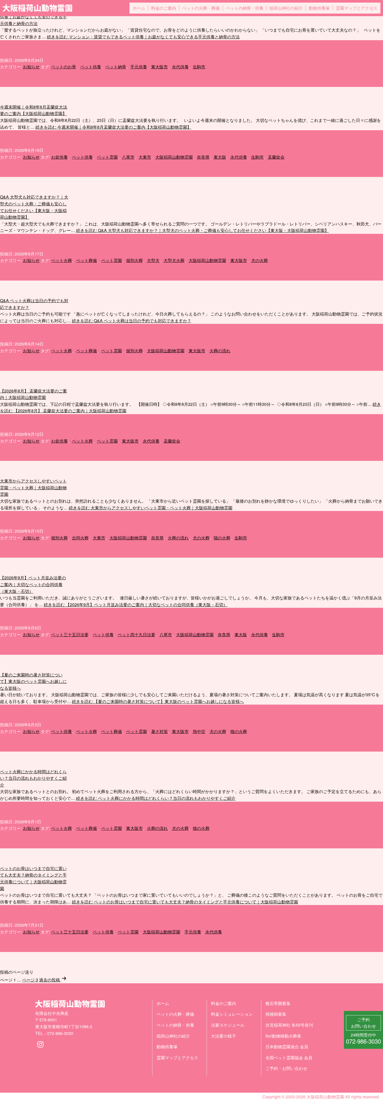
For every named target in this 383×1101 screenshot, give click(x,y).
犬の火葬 (259, 260)
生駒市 (199, 67)
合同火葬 (80, 538)
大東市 (145, 157)
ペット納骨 (115, 67)
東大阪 (220, 157)
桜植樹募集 (275, 1014)
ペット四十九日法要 (136, 635)
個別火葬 (134, 260)
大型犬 (153, 260)
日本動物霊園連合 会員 (286, 1047)
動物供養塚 (319, 7)
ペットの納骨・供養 (244, 7)
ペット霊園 (107, 157)
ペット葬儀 (86, 260)
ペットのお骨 (63, 67)
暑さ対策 (159, 731)
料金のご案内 (163, 7)
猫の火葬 (222, 538)
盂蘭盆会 (276, 157)
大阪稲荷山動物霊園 (174, 157)
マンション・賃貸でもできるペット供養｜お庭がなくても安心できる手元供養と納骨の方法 (33, 16)
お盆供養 (59, 157)
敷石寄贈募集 (278, 1003)
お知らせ (31, 67)
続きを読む (143, 37)
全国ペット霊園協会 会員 (288, 1058)
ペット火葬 (61, 260)
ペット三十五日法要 (70, 635)
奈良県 (203, 157)
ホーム (139, 7)
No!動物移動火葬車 (283, 1036)
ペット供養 (90, 67)
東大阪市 (159, 67)
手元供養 (138, 67)
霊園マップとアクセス (357, 7)
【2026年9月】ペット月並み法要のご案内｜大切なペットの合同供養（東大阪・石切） (33, 584)
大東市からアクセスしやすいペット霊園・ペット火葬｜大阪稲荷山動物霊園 (33, 487)
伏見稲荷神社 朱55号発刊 (289, 1025)
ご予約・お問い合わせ (286, 1068)
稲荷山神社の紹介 (286, 7)
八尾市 (128, 157)
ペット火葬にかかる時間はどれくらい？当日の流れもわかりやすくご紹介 (33, 778)
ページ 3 (30, 980)
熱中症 (199, 731)
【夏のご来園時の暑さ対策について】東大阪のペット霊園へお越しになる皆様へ (33, 681)
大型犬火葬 (174, 260)
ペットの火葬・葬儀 (201, 7)
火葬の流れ (219, 351)
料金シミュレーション (232, 1014)
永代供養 (180, 67)
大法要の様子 (223, 1036)
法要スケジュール (227, 1025)
